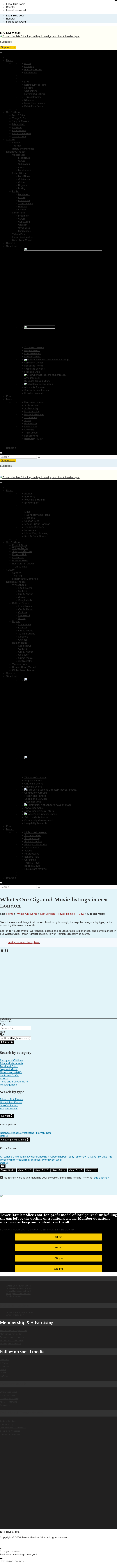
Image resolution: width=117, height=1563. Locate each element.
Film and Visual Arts (11, 1063)
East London (47, 913)
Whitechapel (18, 154)
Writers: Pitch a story (15, 1315)
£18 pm (58, 1268)
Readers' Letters (13, 1296)
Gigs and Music (9, 1069)
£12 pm (58, 1258)
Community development (36, 390)
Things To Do (19, 118)
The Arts (16, 145)
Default (4, 1135)
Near (3, 1031)
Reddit (3, 1373)
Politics (27, 63)
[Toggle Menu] (1, 52)
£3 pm (58, 1237)
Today (70, 1156)
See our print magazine (10, 1344)
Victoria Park (18, 234)
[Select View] (2, 1166)
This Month (29, 1159)
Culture (10, 139)
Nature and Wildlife (11, 1072)
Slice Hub (11, 246)
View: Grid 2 (25, 1170)
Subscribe (6, 41)
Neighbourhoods (16, 151)
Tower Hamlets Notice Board (19, 1288)
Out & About (13, 112)
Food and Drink (32, 371)
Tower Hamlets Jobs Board (18, 1291)
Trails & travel (19, 136)
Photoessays (30, 423)
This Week (17, 1159)
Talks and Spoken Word (14, 1081)
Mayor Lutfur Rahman (35, 94)
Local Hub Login (15, 3)
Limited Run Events (11, 1102)
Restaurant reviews (21, 133)
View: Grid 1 (8, 1170)
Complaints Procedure (10, 1431)
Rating (30, 1132)
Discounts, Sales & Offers (37, 381)
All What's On (8, 1156)
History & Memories (34, 414)
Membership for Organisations (13, 1330)
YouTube (4, 1376)
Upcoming (22, 1156)
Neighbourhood (9, 1132)
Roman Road (18, 212)
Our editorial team (8, 1395)
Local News (24, 158)
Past (64, 1156)
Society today (31, 408)
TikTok (3, 1369)
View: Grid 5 (76, 1170)
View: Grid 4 (59, 1170)
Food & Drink (18, 115)
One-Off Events (9, 1105)
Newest (6, 1115)
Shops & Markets (20, 121)
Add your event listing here (23, 942)
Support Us (8, 47)
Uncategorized (8, 1084)
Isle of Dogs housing (34, 103)
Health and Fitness (33, 365)
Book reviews (19, 130)
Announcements (32, 378)
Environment (30, 72)
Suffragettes (24, 231)
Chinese (22, 209)
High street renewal (34, 402)
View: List (91, 1170)
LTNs (26, 81)
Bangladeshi (24, 170)
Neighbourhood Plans (35, 84)
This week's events (34, 347)
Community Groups (33, 362)
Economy (29, 66)
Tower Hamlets (67, 913)
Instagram (4, 1366)
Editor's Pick (18, 124)
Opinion (10, 243)
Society (16, 142)
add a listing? (101, 1177)
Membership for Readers (11, 1334)
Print (9, 396)
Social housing (25, 203)
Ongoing (32, 1156)
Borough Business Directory (18, 1293)
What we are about (8, 1392)
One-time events (32, 353)
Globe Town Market (22, 240)
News (9, 60)
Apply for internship (9, 1402)
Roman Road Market (22, 237)
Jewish (21, 167)
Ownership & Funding (9, 1398)
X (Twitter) (4, 1363)
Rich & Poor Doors (33, 106)
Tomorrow (80, 1156)
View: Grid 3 (41, 1170)
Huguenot (23, 185)
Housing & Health (33, 69)
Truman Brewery (32, 97)
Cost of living (30, 91)
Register (10, 7)
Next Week (56, 1159)
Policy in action (31, 411)
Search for (6, 1021)
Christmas (17, 127)
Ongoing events (32, 356)
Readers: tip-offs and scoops (19, 1312)
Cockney (22, 225)
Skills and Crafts (9, 1075)
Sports (4, 1078)
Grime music (24, 228)
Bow (81, 913)
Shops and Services (34, 368)
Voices (27, 420)
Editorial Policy (6, 1424)
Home (9, 913)
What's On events (26, 913)
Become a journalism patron (12, 1337)
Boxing (21, 188)
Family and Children (11, 1060)
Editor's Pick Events (11, 1099)
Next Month (43, 1159)
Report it (11, 447)
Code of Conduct (8, 1421)
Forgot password (16, 10)
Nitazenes (29, 100)
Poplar (15, 191)
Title (36, 1132)
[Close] (116, 0)
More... (10, 399)
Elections (28, 87)
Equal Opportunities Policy (12, 1434)
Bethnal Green (19, 173)
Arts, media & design (34, 387)
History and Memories (23, 148)
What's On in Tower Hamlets (18, 1286)
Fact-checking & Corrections (13, 1428)
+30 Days (101, 1156)
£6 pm (58, 1247)
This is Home (30, 417)
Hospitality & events (34, 393)
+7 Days (91, 1156)
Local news (24, 194)
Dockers (22, 206)
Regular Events (9, 1108)
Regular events (32, 350)
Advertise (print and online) (12, 1340)
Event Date (45, 1132)
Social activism (31, 405)
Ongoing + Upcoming (14, 1139)
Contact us (5, 1405)
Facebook (4, 1360)
